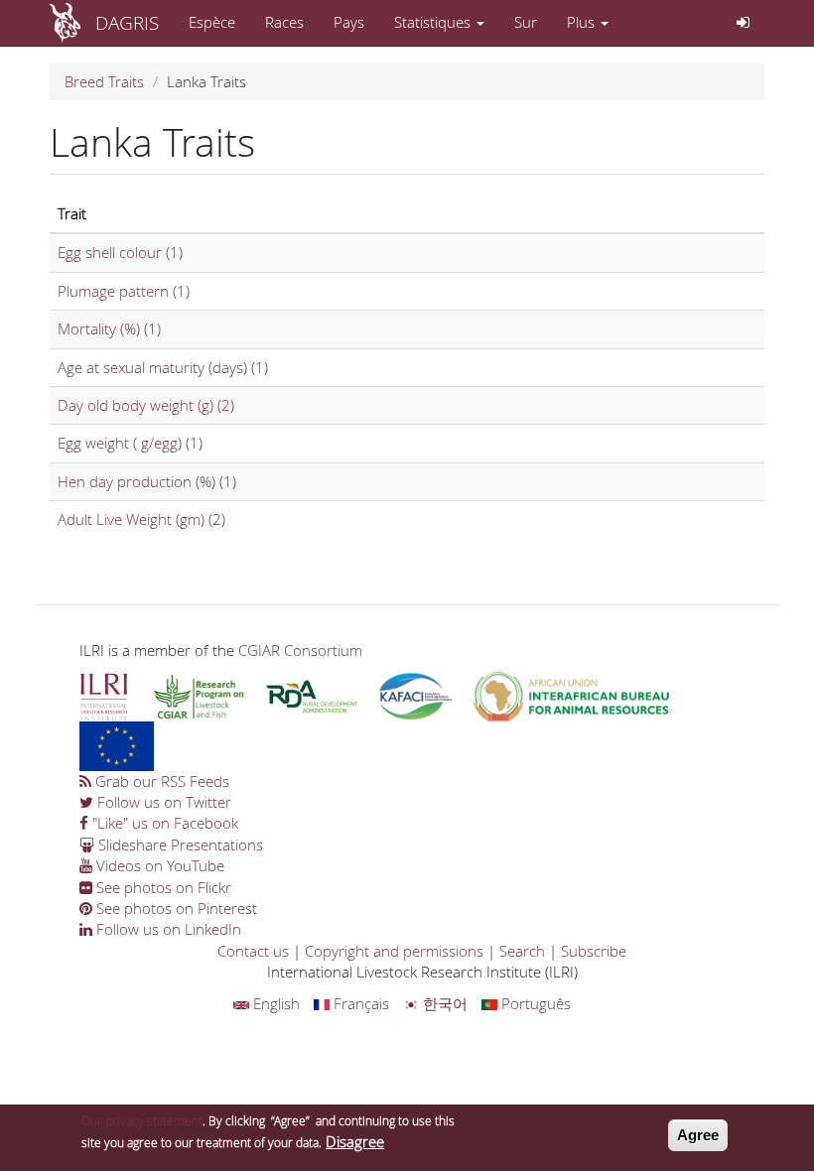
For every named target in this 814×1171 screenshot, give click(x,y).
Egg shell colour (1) (120, 252)
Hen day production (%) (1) (147, 481)
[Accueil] (72, 23)
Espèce (212, 22)
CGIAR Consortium (300, 650)
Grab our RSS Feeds (160, 781)
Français (359, 1003)
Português (534, 1003)
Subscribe (593, 951)
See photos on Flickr (161, 887)
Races (284, 22)
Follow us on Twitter (162, 802)
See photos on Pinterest (174, 908)
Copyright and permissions (394, 951)
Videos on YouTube (158, 865)
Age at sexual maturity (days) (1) (163, 367)
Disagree (355, 1141)
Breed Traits (104, 81)
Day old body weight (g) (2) (146, 405)
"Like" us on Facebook (163, 823)
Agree (698, 1134)
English (274, 1003)
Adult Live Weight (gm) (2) (141, 519)
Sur (525, 22)
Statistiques (434, 22)
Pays (349, 22)
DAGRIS (127, 22)
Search (522, 951)
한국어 (443, 1003)
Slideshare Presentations (178, 844)
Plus (583, 22)
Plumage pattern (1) (124, 291)
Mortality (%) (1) (109, 328)
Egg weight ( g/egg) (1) (130, 443)
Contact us (253, 951)
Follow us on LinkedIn (166, 929)
